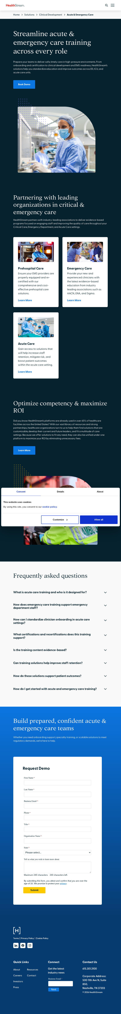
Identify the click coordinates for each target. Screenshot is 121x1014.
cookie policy (49, 507)
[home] (15, 5)
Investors (18, 981)
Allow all (98, 519)
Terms (16, 938)
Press (16, 987)
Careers (17, 975)
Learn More (24, 450)
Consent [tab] (21, 491)
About (16, 969)
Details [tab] (60, 491)
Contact (31, 975)
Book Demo (24, 84)
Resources (32, 969)
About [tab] (100, 491)
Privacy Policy (27, 938)
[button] (112, 5)
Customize (58, 519)
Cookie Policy (42, 938)
